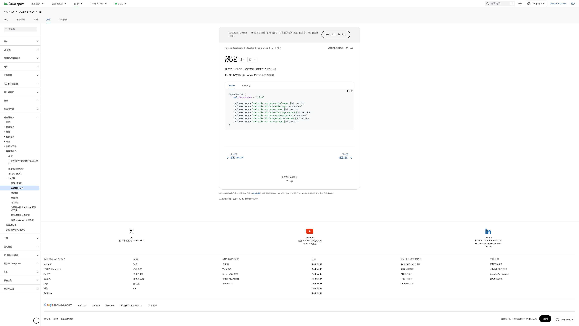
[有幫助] (347, 48)
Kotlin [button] (232, 85)
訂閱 (545, 318)
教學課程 (20, 19)
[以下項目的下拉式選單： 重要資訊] (44, 3)
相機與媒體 (138, 278)
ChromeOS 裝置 (230, 274)
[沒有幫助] (351, 48)
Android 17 (317, 264)
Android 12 (317, 288)
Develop (9, 12)
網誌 (120, 3)
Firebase (110, 305)
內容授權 (256, 193)
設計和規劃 (57, 3)
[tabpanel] (289, 109)
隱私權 (136, 283)
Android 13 (317, 283)
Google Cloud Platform (131, 305)
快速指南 (63, 19)
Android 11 (317, 293)
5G (134, 288)
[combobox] (500, 3)
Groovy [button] (246, 85)
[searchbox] (20, 29)
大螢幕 (225, 264)
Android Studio (558, 3)
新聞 (46, 283)
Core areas (27, 12)
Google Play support (499, 274)
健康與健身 (138, 274)
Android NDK (407, 283)
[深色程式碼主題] (348, 91)
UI (40, 12)
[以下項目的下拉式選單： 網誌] (127, 3)
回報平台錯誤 (496, 264)
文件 (48, 19)
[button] (18, 41)
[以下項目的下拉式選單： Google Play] (107, 3)
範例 (35, 19)
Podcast (48, 293)
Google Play (96, 3)
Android (48, 264)
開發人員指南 (407, 269)
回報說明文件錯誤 (498, 269)
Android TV (227, 283)
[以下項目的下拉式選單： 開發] (83, 3)
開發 (76, 3)
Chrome (96, 305)
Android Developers (234, 48)
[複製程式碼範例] (352, 91)
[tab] (232, 85)
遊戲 (135, 264)
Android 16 (317, 269)
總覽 (6, 19)
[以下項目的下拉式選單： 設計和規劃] (67, 3)
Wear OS (226, 269)
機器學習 (137, 269)
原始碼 (47, 278)
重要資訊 (36, 3)
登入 (573, 3)
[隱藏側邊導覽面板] (36, 321)
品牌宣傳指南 (67, 319)
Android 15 (317, 274)
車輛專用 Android (230, 278)
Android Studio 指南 (410, 264)
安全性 (47, 274)
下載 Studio (406, 278)
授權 (56, 319)
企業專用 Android (52, 269)
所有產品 (153, 305)
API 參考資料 (407, 274)
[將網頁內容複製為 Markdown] (250, 59)
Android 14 (317, 278)
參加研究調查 (496, 278)
